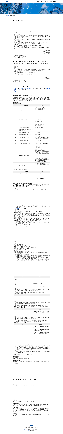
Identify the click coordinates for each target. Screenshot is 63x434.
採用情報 (51, 1)
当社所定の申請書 (17, 204)
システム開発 (38, 1)
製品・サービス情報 (43, 1)
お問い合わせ (54, 1)
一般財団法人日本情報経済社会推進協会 (25, 88)
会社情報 (48, 1)
